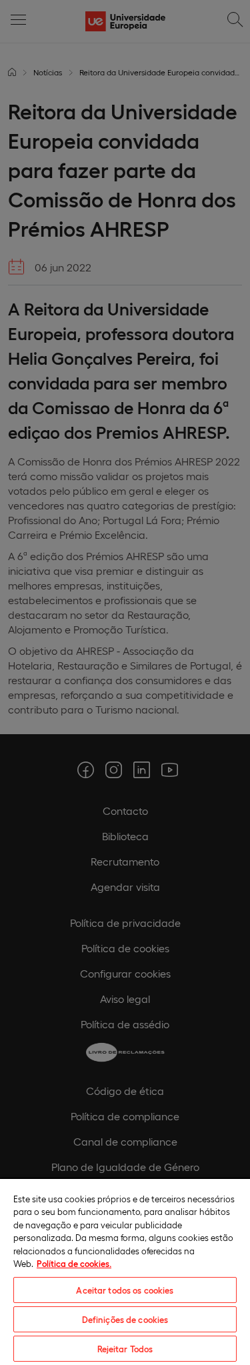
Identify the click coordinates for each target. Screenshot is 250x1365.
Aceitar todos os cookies (124, 1290)
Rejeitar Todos (125, 1349)
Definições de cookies (125, 1319)
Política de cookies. (74, 1263)
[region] (125, 1271)
